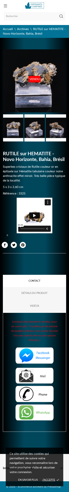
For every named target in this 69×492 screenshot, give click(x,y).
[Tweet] (14, 245)
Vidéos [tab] (34, 306)
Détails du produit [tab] (34, 293)
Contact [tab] (34, 281)
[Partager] (5, 245)
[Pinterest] (23, 245)
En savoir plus (28, 480)
